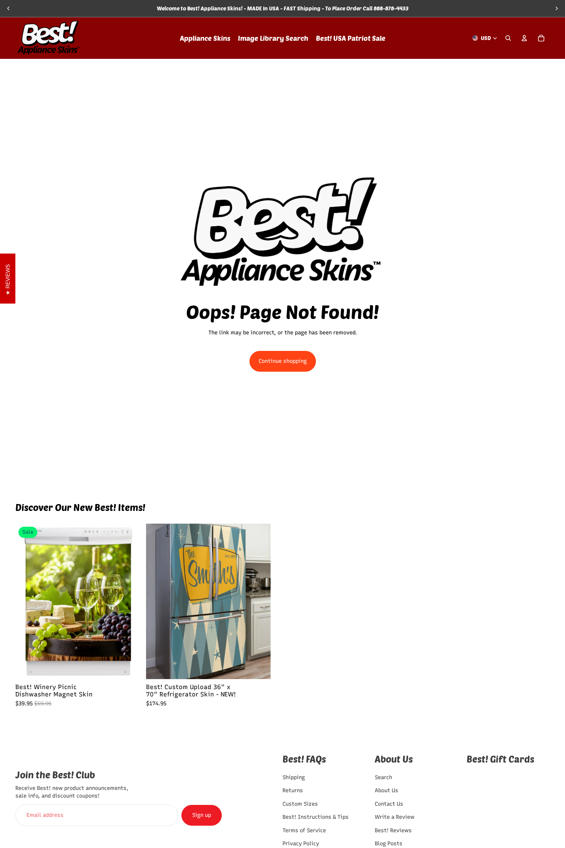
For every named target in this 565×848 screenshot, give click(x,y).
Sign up (201, 815)
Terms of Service (304, 830)
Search (383, 777)
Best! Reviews (393, 830)
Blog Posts (388, 843)
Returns (292, 791)
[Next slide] (556, 8)
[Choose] (128, 667)
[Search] (508, 38)
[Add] (258, 667)
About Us (386, 791)
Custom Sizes (300, 804)
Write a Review (394, 817)
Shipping (293, 777)
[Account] (524, 38)
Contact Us (389, 804)
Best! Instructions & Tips (315, 817)
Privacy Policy (300, 843)
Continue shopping (283, 361)
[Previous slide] (8, 8)
